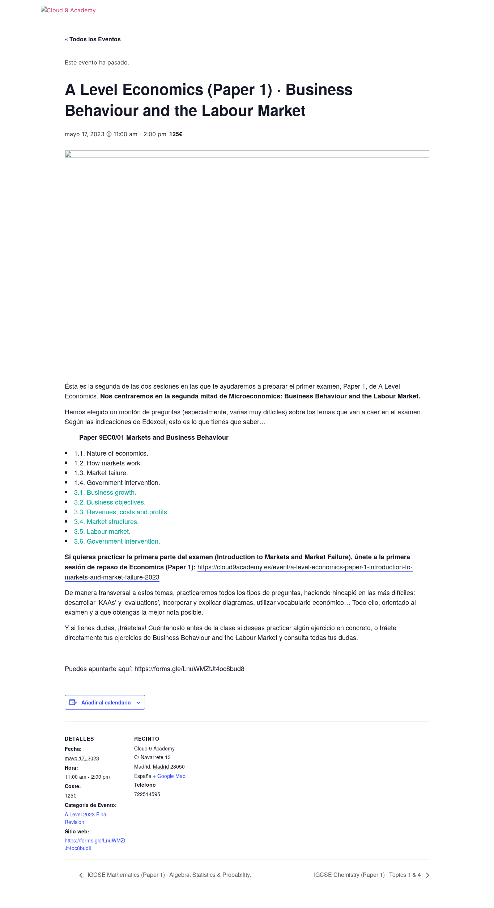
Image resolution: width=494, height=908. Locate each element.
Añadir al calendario (106, 702)
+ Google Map (169, 775)
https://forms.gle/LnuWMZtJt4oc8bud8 (189, 668)
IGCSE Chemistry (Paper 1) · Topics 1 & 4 (368, 874)
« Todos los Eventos (93, 39)
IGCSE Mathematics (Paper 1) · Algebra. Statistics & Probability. (168, 874)
